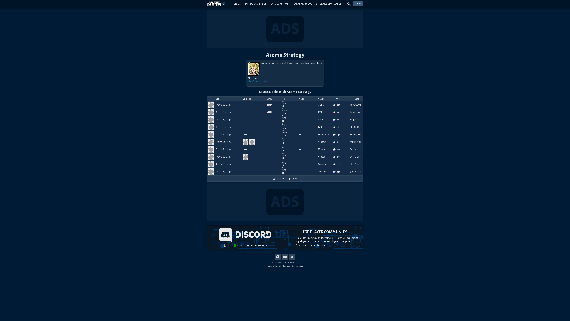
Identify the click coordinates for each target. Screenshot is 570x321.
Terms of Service (274, 266)
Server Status (297, 266)
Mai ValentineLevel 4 (258, 81)
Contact (286, 266)
